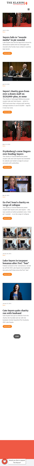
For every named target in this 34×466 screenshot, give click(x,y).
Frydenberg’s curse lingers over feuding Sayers (17, 152)
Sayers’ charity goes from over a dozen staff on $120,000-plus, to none (16, 94)
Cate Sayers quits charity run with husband (15, 312)
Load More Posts (17, 336)
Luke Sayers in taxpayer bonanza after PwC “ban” (16, 262)
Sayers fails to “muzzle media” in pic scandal (15, 38)
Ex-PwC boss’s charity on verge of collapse (16, 203)
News (4, 32)
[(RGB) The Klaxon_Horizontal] (17, 2)
